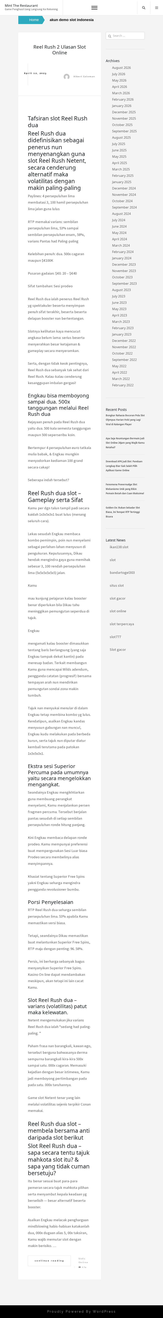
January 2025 (121, 182)
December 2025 (124, 112)
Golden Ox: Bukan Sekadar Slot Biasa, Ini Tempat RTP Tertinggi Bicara (123, 512)
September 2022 (124, 360)
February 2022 (123, 385)
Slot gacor (118, 649)
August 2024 (121, 213)
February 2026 (123, 99)
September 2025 (124, 131)
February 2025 (123, 175)
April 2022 (119, 372)
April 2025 (119, 163)
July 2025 (118, 144)
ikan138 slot (119, 547)
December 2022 (124, 340)
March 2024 (121, 245)
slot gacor (117, 598)
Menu (156, 7)
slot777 (115, 636)
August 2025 (121, 137)
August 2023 (121, 290)
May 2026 (119, 80)
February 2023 (123, 328)
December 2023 (124, 264)
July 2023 (118, 296)
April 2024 (119, 239)
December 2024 (124, 188)
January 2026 (121, 106)
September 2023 (124, 283)
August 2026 (121, 67)
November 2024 (124, 194)
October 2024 (122, 201)
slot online (118, 611)
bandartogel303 (122, 572)
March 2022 (121, 379)
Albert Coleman (84, 76)
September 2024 (124, 207)
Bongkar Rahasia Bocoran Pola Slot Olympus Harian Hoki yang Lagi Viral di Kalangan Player (125, 420)
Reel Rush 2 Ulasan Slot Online (59, 49)
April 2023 (119, 315)
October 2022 (122, 353)
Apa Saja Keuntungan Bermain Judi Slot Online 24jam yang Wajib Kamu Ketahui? (125, 443)
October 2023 (122, 277)
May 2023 (119, 309)
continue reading (49, 1260)
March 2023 (121, 321)
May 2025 (119, 156)
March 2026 (121, 93)
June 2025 (119, 150)
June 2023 (119, 302)
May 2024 (119, 233)
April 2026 (119, 87)
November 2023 (124, 271)
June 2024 (119, 226)
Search (143, 7)
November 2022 (124, 347)
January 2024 (121, 258)
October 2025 (122, 125)
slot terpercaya (122, 624)
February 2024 (123, 252)
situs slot (117, 585)
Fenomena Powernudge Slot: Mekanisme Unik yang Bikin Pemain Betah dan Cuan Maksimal (125, 489)
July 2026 (118, 74)
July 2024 (118, 220)
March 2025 (121, 169)
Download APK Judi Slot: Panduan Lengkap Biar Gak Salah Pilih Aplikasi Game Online (124, 466)
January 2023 (121, 334)
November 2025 (124, 118)
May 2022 (119, 366)
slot (113, 560)
